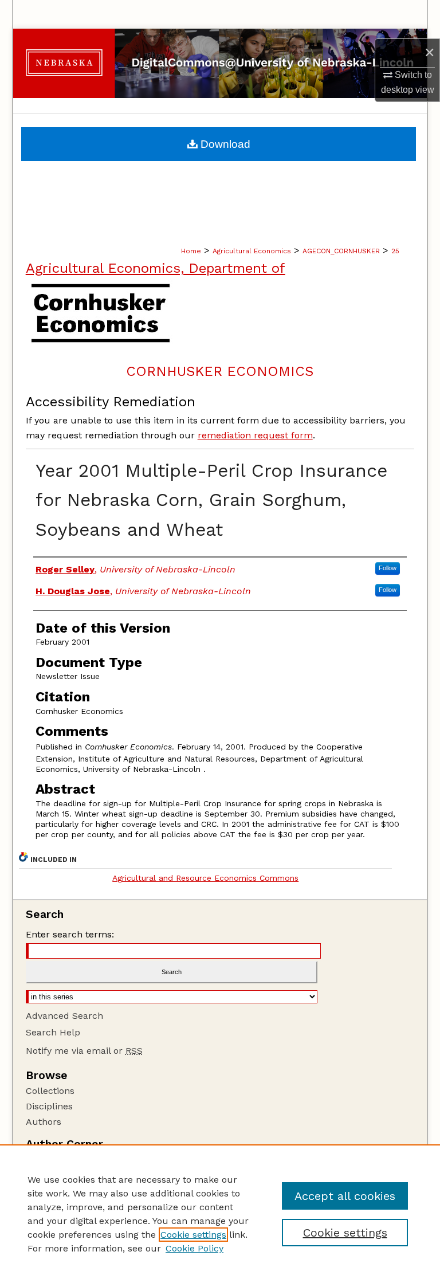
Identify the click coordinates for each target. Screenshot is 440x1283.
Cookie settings (193, 1234)
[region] (220, 1213)
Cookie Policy (194, 1248)
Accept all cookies (344, 1196)
